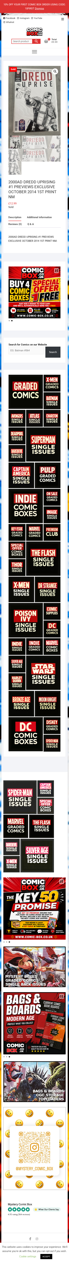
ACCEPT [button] (46, 1256)
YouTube (38, 18)
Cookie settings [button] (27, 1256)
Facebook (10, 18)
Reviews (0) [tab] (15, 224)
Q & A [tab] (30, 224)
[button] (55, 71)
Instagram (24, 18)
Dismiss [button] (39, 8)
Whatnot (10, 22)
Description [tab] (14, 217)
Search (36, 41)
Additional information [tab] (39, 217)
